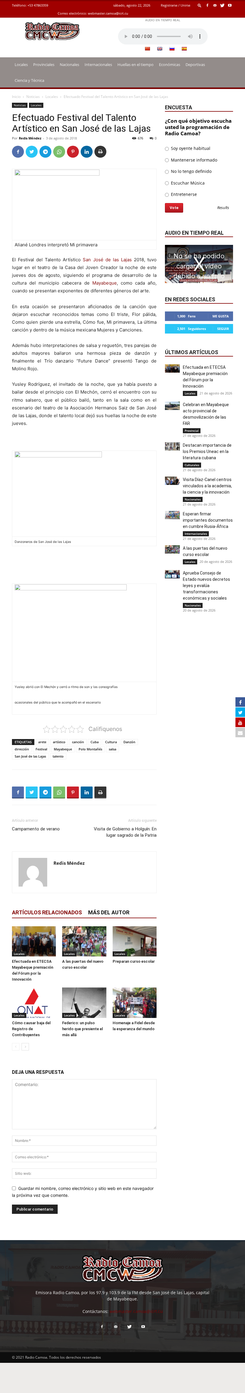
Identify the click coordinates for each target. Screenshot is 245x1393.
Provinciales (43, 64)
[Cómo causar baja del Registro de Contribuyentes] (34, 1002)
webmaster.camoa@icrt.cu (108, 13)
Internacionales (98, 64)
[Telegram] (45, 152)
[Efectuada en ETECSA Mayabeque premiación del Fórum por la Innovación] (34, 941)
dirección (22, 749)
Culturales (192, 465)
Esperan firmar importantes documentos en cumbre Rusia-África (208, 520)
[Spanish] (184, 48)
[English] (159, 48)
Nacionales (69, 64)
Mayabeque (104, 283)
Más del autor (108, 912)
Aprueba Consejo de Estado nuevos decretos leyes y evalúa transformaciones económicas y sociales (206, 585)
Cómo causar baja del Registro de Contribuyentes (31, 1029)
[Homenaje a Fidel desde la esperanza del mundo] (135, 1002)
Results (223, 208)
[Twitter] (222, 5)
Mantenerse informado (193, 160)
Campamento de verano (36, 829)
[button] (199, 5)
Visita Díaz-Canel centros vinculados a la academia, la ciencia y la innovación (207, 485)
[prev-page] (15, 1046)
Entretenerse (183, 194)
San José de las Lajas (107, 259)
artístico (59, 742)
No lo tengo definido (191, 171)
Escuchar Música (187, 183)
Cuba (95, 742)
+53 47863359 (37, 5)
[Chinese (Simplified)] (147, 48)
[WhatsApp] (59, 152)
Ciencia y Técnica (29, 80)
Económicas (169, 64)
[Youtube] (229, 5)
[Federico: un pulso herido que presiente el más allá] (84, 1002)
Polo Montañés (90, 749)
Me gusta (220, 316)
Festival (41, 749)
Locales (21, 64)
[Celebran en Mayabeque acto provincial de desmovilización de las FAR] (172, 406)
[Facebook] (207, 5)
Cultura (111, 742)
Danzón (129, 742)
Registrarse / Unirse (175, 5)
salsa (112, 749)
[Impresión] (100, 152)
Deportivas (195, 64)
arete (42, 742)
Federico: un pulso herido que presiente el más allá (82, 1029)
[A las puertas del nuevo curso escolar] (84, 941)
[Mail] (215, 5)
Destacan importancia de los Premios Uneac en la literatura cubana (207, 451)
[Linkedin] (87, 152)
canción (78, 742)
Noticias (33, 96)
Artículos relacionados (47, 912)
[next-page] (25, 1046)
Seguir (223, 328)
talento (58, 756)
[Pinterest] (73, 152)
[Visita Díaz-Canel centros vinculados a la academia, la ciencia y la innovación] (172, 481)
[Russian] (171, 48)
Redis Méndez (30, 138)
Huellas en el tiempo (135, 64)
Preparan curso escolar (134, 961)
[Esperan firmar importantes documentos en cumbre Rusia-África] (172, 515)
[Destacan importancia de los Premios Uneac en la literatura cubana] (172, 446)
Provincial (192, 431)
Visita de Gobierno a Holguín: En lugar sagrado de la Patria (125, 832)
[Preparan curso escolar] (135, 941)
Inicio (16, 96)
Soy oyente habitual (190, 148)
